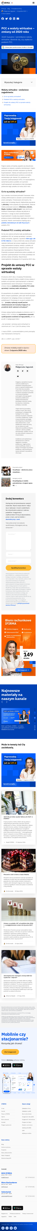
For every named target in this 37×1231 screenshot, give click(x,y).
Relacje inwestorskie (27, 1213)
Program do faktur (26, 1122)
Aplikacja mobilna (26, 1133)
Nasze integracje (5, 1155)
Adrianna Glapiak (10, 996)
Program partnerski (6, 1125)
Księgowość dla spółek (28, 1116)
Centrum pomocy (5, 1147)
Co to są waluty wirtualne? (12, 96)
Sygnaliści (4, 1216)
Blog (2, 1144)
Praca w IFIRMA (5, 1114)
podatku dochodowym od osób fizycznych (15, 223)
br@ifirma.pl (4, 1186)
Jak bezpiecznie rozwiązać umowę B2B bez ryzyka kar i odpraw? (18, 976)
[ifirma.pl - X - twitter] (7, 1228)
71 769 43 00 (31, 1196)
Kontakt (3, 1122)
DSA (15, 1216)
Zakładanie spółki (26, 1111)
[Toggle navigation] (33, 3)
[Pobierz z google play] (17, 1065)
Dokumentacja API (6, 1158)
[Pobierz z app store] (6, 1065)
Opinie (3, 1116)
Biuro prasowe (5, 1119)
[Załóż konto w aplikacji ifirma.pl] (18, 129)
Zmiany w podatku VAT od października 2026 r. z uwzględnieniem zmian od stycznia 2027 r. (18, 925)
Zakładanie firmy (26, 1108)
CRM (23, 1130)
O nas (2, 1108)
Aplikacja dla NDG (26, 1127)
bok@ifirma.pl (5, 1177)
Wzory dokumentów (6, 1152)
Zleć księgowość (10, 1052)
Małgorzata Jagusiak (9, 11)
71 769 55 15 (31, 1177)
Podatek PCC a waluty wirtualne (14, 99)
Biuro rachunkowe (27, 1114)
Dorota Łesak (9, 891)
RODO (10, 1216)
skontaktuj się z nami (13, 519)
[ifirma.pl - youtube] (15, 1228)
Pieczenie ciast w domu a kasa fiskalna (16, 874)
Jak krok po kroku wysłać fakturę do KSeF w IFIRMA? (18, 817)
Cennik (3, 1111)
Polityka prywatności (15, 1213)
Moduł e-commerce (27, 1125)
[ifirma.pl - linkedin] (11, 1228)
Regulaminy (4, 1213)
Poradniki (3, 1150)
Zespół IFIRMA (10, 842)
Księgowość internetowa (28, 1119)
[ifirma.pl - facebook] (2, 1228)
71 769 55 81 (31, 1186)
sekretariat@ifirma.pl (6, 1196)
